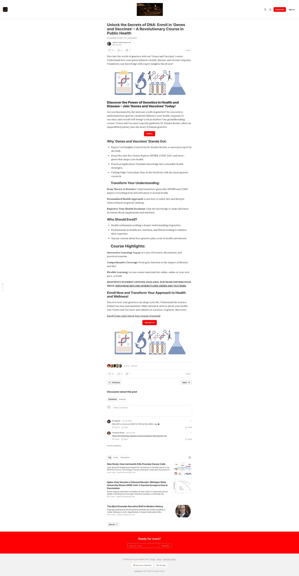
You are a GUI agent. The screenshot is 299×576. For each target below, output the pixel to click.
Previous (116, 382)
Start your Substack (143, 565)
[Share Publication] (270, 9)
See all (112, 524)
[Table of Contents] (2, 288)
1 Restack (134, 366)
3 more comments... (114, 446)
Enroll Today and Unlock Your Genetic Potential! (133, 315)
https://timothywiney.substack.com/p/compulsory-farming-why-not (139, 436)
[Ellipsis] (191, 421)
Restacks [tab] (122, 399)
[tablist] (117, 399)
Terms (159, 559)
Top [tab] (109, 457)
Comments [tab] (112, 399)
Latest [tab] (115, 457)
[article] (149, 470)
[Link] (104, 104)
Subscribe (279, 9)
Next (185, 382)
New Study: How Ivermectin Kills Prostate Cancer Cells (136, 464)
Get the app (161, 565)
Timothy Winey (118, 432)
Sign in (292, 9)
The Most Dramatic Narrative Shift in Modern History (135, 506)
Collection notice (169, 559)
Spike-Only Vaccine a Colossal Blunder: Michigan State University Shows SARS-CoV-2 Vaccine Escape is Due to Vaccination (137, 485)
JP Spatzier (116, 421)
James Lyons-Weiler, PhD (122, 42)
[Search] (265, 9)
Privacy (152, 559)
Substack (137, 571)
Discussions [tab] (125, 457)
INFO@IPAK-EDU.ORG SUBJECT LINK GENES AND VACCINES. (150, 285)
